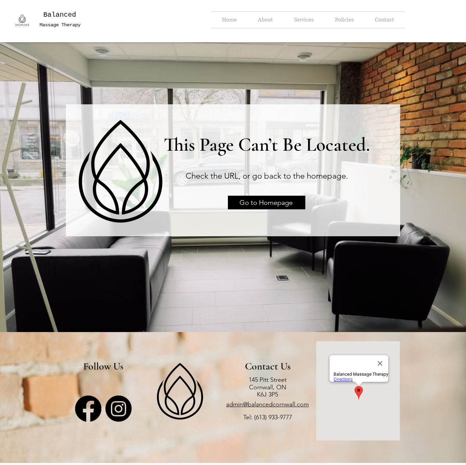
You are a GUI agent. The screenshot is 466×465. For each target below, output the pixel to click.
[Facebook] (88, 408)
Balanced (59, 15)
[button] (265, 20)
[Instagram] (118, 408)
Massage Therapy (60, 25)
